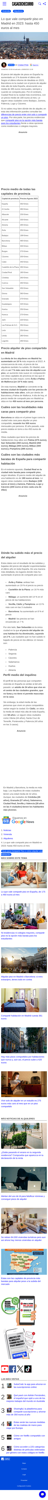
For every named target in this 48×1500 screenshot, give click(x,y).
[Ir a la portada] (22, 4)
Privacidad (24, 1480)
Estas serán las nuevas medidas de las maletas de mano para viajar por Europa (25, 1425)
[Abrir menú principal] (4, 4)
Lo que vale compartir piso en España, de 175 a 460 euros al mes (23, 893)
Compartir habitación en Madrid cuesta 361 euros (21, 1017)
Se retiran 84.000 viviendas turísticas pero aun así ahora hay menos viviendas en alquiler (23, 1238)
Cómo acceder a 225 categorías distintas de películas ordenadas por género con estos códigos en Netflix (25, 1449)
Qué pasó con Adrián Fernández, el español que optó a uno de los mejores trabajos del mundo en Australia (26, 1398)
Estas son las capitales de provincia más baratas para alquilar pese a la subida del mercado (21, 1281)
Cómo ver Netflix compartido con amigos (29, 1437)
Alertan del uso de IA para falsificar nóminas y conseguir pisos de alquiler (23, 1197)
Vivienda (6, 11)
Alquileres (18, 11)
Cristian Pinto (23, 65)
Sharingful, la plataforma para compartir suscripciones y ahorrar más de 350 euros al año (26, 1412)
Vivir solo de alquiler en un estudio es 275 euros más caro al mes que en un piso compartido (21, 1103)
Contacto (24, 1469)
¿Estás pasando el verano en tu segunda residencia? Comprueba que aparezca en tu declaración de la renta (22, 1155)
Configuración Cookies (24, 1486)
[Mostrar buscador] (40, 4)
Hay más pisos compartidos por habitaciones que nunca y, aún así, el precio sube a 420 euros (22, 1060)
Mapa (24, 1463)
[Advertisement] (24, 159)
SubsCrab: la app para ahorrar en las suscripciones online (30, 1385)
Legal (24, 1474)
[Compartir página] (44, 4)
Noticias (7, 830)
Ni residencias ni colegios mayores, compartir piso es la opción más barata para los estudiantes (23, 936)
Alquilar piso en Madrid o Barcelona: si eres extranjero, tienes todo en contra (22, 978)
